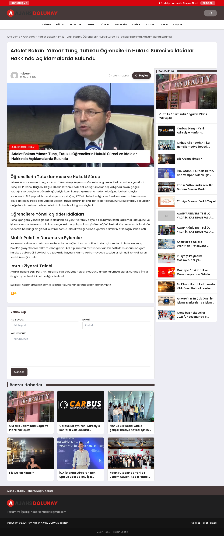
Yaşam (177, 24)
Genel (90, 24)
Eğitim (60, 24)
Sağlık (136, 24)
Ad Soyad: (17, 319)
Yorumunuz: (18, 333)
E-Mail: (86, 319)
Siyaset (151, 24)
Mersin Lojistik (120, 531)
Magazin (121, 24)
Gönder (19, 372)
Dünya (46, 24)
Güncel (105, 24)
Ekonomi (76, 24)
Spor (164, 24)
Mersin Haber (103, 531)
